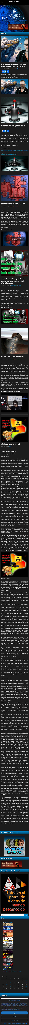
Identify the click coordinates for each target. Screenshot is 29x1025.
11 (6, 984)
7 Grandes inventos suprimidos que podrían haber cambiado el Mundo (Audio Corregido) (13, 281)
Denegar (14, 1016)
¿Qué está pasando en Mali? (10, 444)
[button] (27, 1000)
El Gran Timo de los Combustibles (12, 356)
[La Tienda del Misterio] (18, 26)
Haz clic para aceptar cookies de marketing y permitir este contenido (14, 86)
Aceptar (14, 1013)
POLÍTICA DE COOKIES (6, 1023)
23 (26, 986)
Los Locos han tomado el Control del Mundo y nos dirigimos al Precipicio (13, 65)
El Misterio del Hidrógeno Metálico (13, 125)
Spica (10, 446)
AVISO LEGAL (24, 1023)
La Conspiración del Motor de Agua (13, 203)
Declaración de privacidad (16, 1023)
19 (10, 986)
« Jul (2, 992)
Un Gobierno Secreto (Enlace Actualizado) (12, 971)
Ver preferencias (14, 1020)
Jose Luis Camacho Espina (15, 68)
